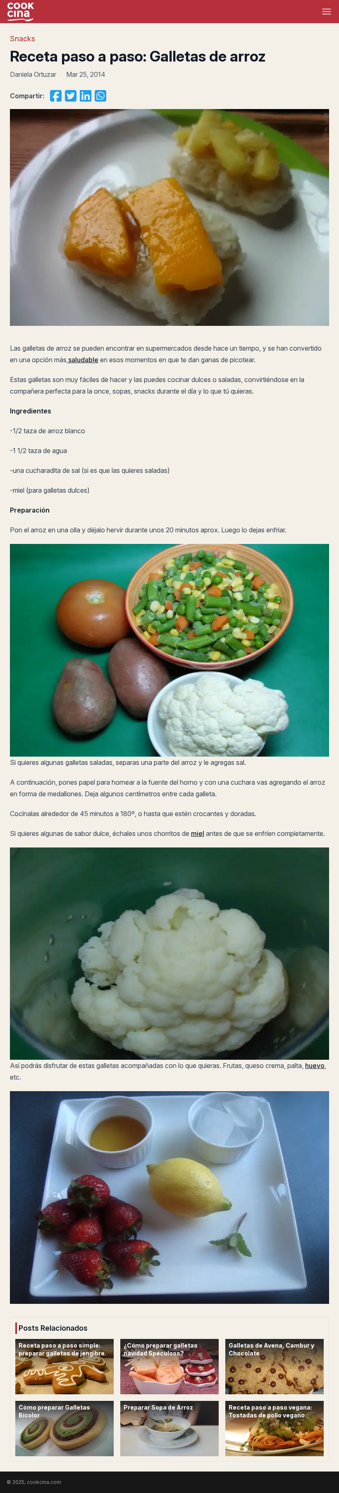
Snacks (22, 38)
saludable (82, 360)
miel (197, 833)
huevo (315, 1065)
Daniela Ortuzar (33, 74)
